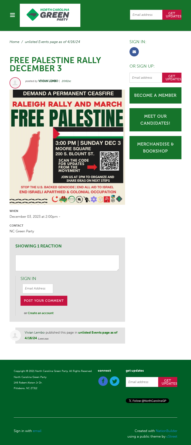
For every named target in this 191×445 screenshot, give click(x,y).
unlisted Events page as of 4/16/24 (52, 42)
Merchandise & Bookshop (155, 148)
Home (14, 42)
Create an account (41, 313)
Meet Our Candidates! (155, 120)
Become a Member (155, 95)
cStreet (171, 436)
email (37, 431)
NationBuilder (166, 431)
